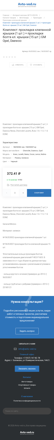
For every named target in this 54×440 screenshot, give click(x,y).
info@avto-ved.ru (27, 349)
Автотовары (27, 382)
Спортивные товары (27, 385)
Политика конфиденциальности (27, 401)
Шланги (27, 388)
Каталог (27, 377)
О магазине (27, 396)
